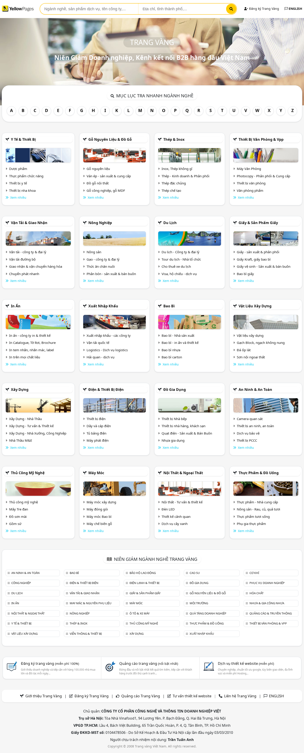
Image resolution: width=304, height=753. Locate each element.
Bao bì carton (172, 357)
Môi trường (199, 603)
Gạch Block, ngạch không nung (261, 342)
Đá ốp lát (244, 350)
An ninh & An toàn (255, 389)
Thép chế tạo (171, 190)
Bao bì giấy (245, 273)
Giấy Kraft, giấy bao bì (254, 259)
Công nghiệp (21, 583)
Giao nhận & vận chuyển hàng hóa (35, 266)
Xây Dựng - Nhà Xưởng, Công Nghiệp (37, 433)
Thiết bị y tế (18, 183)
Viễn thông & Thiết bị (86, 634)
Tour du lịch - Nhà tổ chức (181, 259)
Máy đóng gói (97, 509)
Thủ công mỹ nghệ (28, 472)
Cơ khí (254, 573)
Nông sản (94, 252)
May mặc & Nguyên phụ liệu (90, 603)
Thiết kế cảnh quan (176, 516)
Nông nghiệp (100, 222)
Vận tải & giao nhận (29, 222)
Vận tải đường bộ (22, 259)
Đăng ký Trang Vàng (263, 8)
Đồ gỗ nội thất (98, 183)
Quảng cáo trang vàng (148, 663)
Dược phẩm (18, 168)
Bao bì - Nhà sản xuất (178, 335)
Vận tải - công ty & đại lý (27, 252)
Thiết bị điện (96, 418)
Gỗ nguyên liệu (98, 168)
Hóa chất (256, 593)
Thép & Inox (173, 139)
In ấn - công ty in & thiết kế (30, 335)
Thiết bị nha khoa (22, 190)
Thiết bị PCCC (247, 440)
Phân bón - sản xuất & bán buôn (111, 273)
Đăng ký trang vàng (50, 663)
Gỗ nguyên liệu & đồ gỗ (110, 139)
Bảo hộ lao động (143, 573)
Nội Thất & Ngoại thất (183, 472)
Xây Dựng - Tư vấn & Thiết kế (31, 426)
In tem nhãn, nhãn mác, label (31, 350)
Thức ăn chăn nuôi (101, 266)
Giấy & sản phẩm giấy (258, 222)
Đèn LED (168, 509)
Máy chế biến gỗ (99, 523)
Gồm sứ (15, 523)
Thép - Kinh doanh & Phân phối (185, 176)
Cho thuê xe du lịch (176, 266)
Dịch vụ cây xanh (175, 523)
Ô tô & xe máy (140, 613)
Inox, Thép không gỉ (177, 168)
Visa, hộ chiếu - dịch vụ (179, 273)
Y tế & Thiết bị (23, 139)
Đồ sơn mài (18, 516)
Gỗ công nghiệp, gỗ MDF (106, 190)
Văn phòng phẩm (250, 190)
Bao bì (169, 306)
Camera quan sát (250, 418)
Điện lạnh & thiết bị (144, 583)
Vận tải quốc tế (98, 342)
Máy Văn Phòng (249, 168)
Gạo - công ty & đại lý (103, 259)
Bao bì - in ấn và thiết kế (180, 342)
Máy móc (96, 472)
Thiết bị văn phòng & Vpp (261, 139)
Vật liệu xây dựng (255, 306)
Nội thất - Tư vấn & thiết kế (182, 502)
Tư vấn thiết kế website (192, 696)
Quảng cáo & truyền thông (270, 613)
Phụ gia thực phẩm (251, 523)
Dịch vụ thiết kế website (246, 663)
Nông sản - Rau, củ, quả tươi (258, 509)
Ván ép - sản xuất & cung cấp (109, 176)
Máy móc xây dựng (101, 502)
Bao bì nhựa (171, 350)
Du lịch (170, 222)
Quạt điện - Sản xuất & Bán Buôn (187, 433)
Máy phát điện (98, 440)
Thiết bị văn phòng (251, 183)
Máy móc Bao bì (99, 516)
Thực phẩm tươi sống (253, 516)
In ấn (15, 306)
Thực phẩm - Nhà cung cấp (257, 502)
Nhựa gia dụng (173, 440)
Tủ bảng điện (96, 433)
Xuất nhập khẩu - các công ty (109, 335)
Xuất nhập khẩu (103, 306)
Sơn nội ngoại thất (251, 357)
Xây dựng (19, 389)
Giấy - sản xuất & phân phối (258, 252)
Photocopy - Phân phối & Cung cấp (263, 176)
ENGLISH (295, 8)
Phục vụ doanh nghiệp (267, 583)
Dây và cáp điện (99, 426)
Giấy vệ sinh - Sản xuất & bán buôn (263, 266)
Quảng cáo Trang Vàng (140, 696)
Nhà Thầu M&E (20, 440)
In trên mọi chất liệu (24, 357)
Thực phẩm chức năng (26, 176)
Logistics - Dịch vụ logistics (107, 350)
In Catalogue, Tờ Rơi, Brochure (32, 342)
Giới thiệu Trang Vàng (43, 696)
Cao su (195, 573)
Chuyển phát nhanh (24, 273)
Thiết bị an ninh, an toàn (255, 426)
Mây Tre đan (18, 509)
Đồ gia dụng (174, 389)
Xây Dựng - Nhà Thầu (25, 418)
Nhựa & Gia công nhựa (266, 603)
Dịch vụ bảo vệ (248, 433)
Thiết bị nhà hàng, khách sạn (183, 426)
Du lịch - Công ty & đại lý (180, 252)
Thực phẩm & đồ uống (259, 472)
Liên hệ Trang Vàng (240, 696)
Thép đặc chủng (174, 183)
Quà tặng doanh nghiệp (208, 613)
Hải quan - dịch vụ (100, 357)
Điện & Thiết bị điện (106, 389)
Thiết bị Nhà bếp (174, 418)
